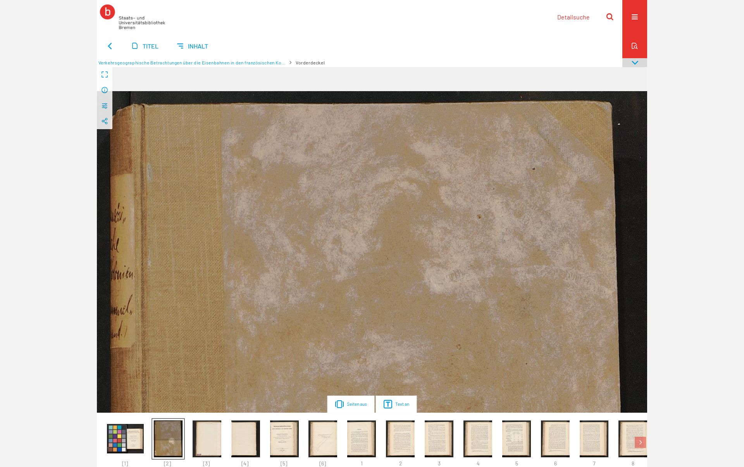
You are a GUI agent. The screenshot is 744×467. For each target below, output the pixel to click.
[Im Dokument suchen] (634, 45)
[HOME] (132, 16)
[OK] (610, 16)
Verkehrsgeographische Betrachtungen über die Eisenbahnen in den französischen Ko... (192, 62)
